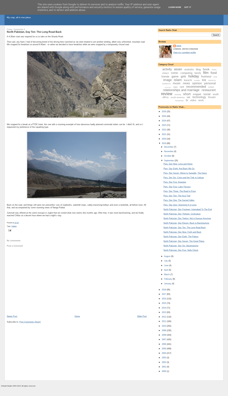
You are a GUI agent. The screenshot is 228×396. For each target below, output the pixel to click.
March (167, 274)
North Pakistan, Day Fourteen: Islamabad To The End (187, 209)
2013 (164, 312)
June (166, 265)
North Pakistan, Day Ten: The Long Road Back (34, 31)
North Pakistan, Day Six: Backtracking (180, 246)
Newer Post (12, 316)
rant (182, 87)
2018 (164, 289)
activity (167, 69)
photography (168, 87)
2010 (164, 326)
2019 (164, 143)
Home (77, 316)
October (168, 156)
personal (210, 83)
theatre (212, 97)
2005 (164, 348)
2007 (164, 339)
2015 (164, 303)
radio (175, 87)
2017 (164, 294)
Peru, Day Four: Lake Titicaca (176, 187)
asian (178, 69)
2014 (164, 308)
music (177, 83)
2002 (164, 362)
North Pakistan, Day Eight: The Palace (180, 236)
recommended (196, 86)
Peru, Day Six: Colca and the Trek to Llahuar (183, 177)
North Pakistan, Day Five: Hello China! (180, 250)
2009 (164, 330)
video (193, 100)
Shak (178, 46)
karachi (188, 80)
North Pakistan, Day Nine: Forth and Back (182, 232)
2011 (164, 321)
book (206, 69)
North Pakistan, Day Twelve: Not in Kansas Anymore (187, 218)
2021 (164, 134)
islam (178, 80)
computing (186, 73)
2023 (164, 125)
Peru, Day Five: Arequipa (174, 182)
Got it (187, 7)
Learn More (174, 7)
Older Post (142, 316)
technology (199, 97)
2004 (164, 353)
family (197, 73)
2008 (164, 335)
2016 (164, 298)
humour (206, 76)
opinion (197, 83)
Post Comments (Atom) (30, 322)
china (214, 70)
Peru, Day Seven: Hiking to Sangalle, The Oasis (185, 173)
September (169, 160)
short (187, 94)
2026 (164, 111)
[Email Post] (9, 230)
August (167, 256)
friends (165, 76)
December (169, 147)
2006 (164, 344)
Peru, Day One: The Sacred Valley (178, 200)
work (201, 100)
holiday (14, 226)
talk (188, 97)
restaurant (209, 90)
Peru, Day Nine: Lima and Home (177, 164)
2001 (164, 367)
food (214, 72)
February (168, 279)
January (168, 283)
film (205, 73)
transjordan (179, 100)
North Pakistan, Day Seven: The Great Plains (183, 241)
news (186, 83)
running (177, 94)
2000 (164, 371)
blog (198, 69)
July (166, 261)
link (204, 80)
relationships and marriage (181, 90)
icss (215, 77)
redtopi (211, 87)
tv (187, 100)
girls (183, 76)
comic (174, 72)
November (169, 151)
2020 (164, 139)
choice (165, 73)
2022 (164, 129)
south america (178, 97)
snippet (197, 94)
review (166, 94)
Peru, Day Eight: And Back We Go (178, 168)
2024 (164, 120)
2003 (164, 357)
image (167, 80)
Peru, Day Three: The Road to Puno (179, 191)
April (166, 270)
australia (189, 69)
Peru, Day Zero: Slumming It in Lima (179, 205)
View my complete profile (184, 52)
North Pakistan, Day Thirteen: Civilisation (182, 214)
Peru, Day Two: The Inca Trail (176, 196)
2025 (164, 116)
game (175, 76)
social (206, 94)
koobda (197, 80)
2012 (164, 317)
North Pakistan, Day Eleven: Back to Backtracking (186, 223)
